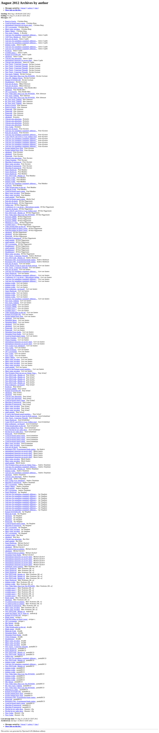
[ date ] (36, 8)
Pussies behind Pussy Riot (14, 148)
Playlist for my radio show (14, 432)
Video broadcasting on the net (15, 187)
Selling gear (9, 205)
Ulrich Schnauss (11, 350)
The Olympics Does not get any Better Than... (21, 373)
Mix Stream (9, 623)
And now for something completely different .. (21, 35)
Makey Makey (10, 31)
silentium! (8, 56)
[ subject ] (30, 8)
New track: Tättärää (12, 33)
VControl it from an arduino (15, 549)
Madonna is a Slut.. (12, 223)
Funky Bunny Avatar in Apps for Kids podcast (21, 266)
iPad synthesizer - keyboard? (15, 289)
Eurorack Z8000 (11, 217)
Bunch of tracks (10, 21)
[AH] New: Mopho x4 (13, 37)
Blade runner (9, 598)
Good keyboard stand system (15, 23)
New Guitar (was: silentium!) (15, 346)
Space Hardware (11, 170)
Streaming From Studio (13, 332)
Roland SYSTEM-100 (13, 54)
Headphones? (10, 82)
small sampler (10, 197)
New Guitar (9, 127)
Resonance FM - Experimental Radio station (20, 260)
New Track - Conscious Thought (16, 64)
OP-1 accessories (11, 27)
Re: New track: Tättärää (13, 99)
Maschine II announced (13, 162)
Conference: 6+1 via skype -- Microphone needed (22, 207)
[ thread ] (23, 8)
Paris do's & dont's (11, 39)
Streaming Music (11, 320)
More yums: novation (12, 29)
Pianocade (9, 109)
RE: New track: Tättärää (13, 686)
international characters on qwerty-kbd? (19, 25)
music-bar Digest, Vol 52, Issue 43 (17, 613)
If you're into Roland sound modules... (18, 369)
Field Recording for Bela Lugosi (16, 228)
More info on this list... (13, 10)
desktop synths (10, 45)
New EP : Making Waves (14, 78)
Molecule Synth (10, 189)
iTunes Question (11, 160)
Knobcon (8, 51)
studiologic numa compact (14, 88)
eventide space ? (11, 53)
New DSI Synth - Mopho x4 (15, 176)
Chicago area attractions (13, 58)
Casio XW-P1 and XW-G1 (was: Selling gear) (21, 137)
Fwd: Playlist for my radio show (16, 430)
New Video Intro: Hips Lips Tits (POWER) (20, 76)
